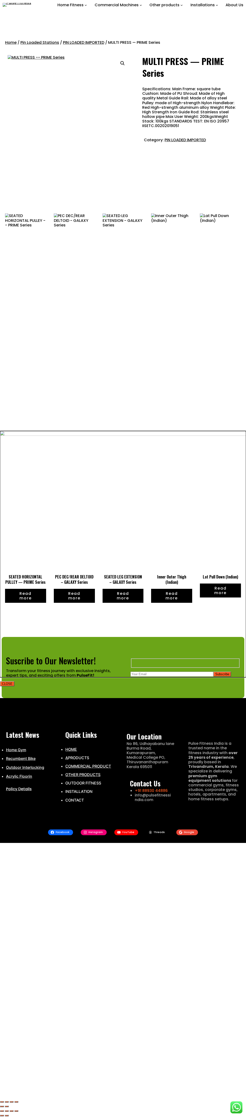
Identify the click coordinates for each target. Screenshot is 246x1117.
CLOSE (7, 684)
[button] (122, 63)
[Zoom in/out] (2, 1102)
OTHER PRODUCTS (82, 774)
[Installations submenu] (217, 5)
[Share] (11, 1102)
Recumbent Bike (21, 758)
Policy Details (19, 789)
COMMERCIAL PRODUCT (88, 766)
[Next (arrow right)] (7, 1106)
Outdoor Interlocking (25, 767)
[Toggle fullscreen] (7, 1102)
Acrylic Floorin (19, 776)
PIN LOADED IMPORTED (83, 42)
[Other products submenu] (181, 5)
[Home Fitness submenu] (86, 5)
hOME (71, 749)
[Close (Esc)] (16, 1102)
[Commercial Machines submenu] (141, 5)
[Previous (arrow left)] (2, 1106)
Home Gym (16, 749)
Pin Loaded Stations (39, 42)
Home (11, 42)
